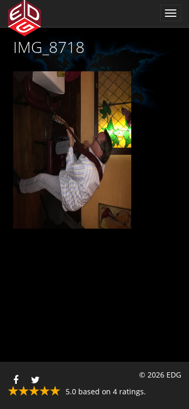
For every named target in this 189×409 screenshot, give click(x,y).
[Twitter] (35, 377)
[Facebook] (16, 377)
